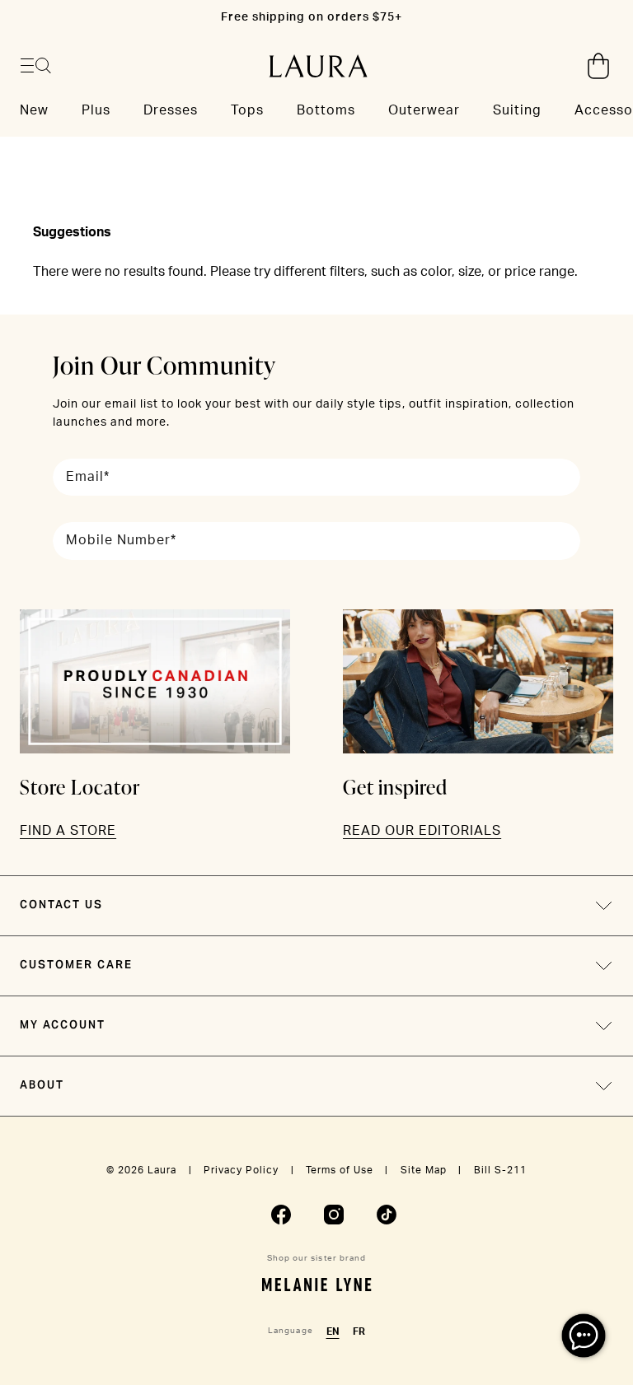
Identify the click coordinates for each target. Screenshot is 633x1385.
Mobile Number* (121, 540)
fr (359, 1331)
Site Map (424, 1170)
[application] (584, 1336)
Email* (88, 476)
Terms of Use (339, 1170)
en (333, 1331)
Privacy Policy (241, 1170)
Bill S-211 (500, 1170)
